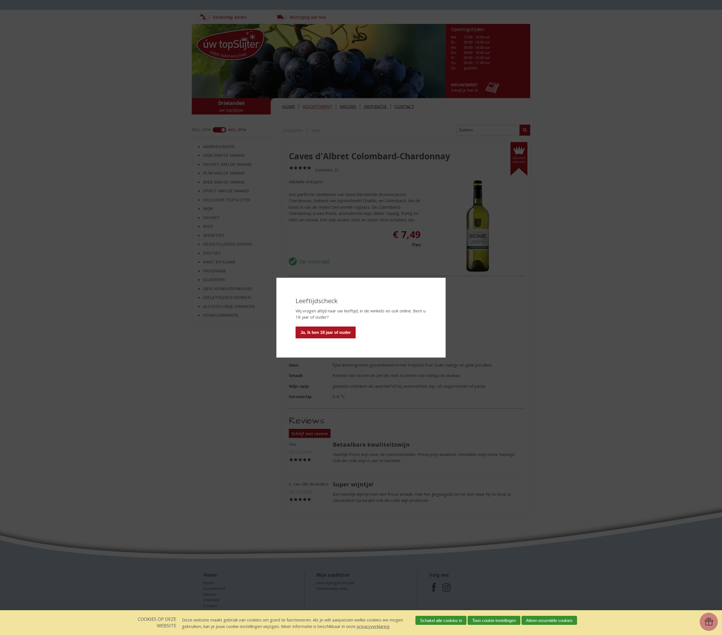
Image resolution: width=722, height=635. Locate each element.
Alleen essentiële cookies (549, 620)
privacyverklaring (373, 626)
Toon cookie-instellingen (494, 620)
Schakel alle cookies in (441, 620)
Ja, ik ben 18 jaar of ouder (325, 332)
